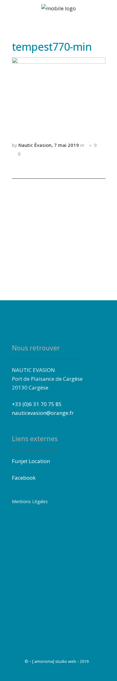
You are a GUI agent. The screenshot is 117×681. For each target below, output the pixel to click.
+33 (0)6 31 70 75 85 (37, 404)
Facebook (24, 477)
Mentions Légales (30, 501)
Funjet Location (31, 461)
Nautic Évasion (34, 145)
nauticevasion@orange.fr (43, 412)
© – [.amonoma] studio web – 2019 (57, 661)
